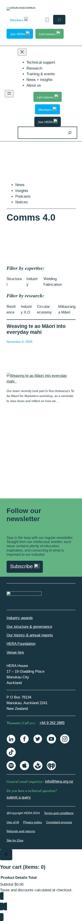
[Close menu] (22, 52)
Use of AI (13, 822)
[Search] (70, 132)
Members (17, 20)
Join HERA (18, 34)
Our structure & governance (29, 627)
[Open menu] (9, 93)
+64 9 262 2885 (52, 723)
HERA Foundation (21, 644)
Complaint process (59, 822)
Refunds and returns (21, 831)
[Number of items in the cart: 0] (47, 19)
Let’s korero (47, 34)
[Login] (39, 20)
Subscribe (22, 566)
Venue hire (15, 652)
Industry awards (20, 618)
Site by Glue (15, 840)
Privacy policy (32, 822)
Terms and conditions (58, 813)
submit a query (19, 797)
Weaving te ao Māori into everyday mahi (36, 329)
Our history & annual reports (30, 635)
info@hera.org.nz (59, 781)
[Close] (6, 854)
